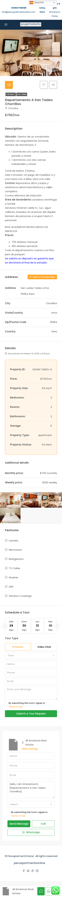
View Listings (29, 748)
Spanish (38, 2)
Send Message (18, 823)
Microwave (15, 549)
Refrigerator (16, 559)
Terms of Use (16, 706)
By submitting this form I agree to (27, 704)
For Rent (10, 94)
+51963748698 (18, 7)
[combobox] (31, 655)
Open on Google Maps (43, 276)
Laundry (13, 540)
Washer (13, 577)
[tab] (9, 85)
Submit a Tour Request (31, 713)
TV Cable (14, 568)
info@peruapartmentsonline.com (18, 12)
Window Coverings (20, 596)
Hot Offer (21, 94)
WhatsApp (32, 832)
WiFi (11, 586)
